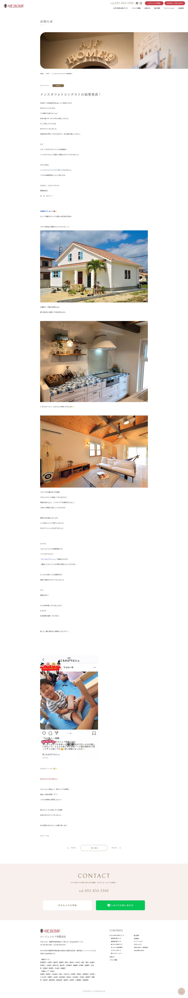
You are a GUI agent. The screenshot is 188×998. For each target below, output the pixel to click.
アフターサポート (116, 950)
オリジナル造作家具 (116, 947)
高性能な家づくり (116, 938)
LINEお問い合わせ (139, 950)
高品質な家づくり (116, 941)
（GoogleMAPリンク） (76, 942)
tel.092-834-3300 (122, 3)
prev (73, 848)
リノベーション (169, 8)
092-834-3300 (47, 945)
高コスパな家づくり (116, 944)
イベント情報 (136, 8)
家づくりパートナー (116, 953)
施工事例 (157, 8)
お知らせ (147, 8)
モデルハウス (137, 944)
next (114, 848)
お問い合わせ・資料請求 (141, 947)
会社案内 (181, 8)
